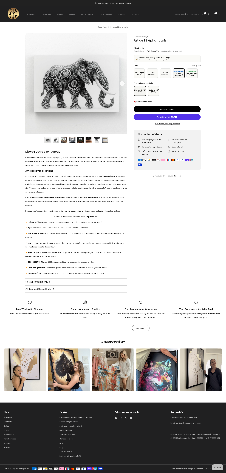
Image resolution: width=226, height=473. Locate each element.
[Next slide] (122, 83)
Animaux (122, 14)
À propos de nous (67, 434)
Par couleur (87, 14)
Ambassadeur (66, 452)
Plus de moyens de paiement (167, 124)
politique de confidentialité (71, 426)
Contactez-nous (67, 439)
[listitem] (113, 3)
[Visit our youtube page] (131, 418)
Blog (61, 447)
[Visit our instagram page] (121, 418)
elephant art (114, 211)
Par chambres (105, 14)
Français (193, 14)
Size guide (196, 65)
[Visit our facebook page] (115, 418)
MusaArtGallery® (141, 37)
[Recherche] (209, 14)
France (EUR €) (180, 14)
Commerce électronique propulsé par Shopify (187, 469)
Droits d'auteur (66, 430)
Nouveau (31, 14)
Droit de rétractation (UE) (70, 456)
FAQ (61, 443)
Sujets (72, 14)
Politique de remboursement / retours (76, 417)
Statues (135, 14)
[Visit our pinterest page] (126, 418)
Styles (60, 14)
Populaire (46, 14)
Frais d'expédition (153, 51)
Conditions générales (69, 421)
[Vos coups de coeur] (203, 14)
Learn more (141, 328)
